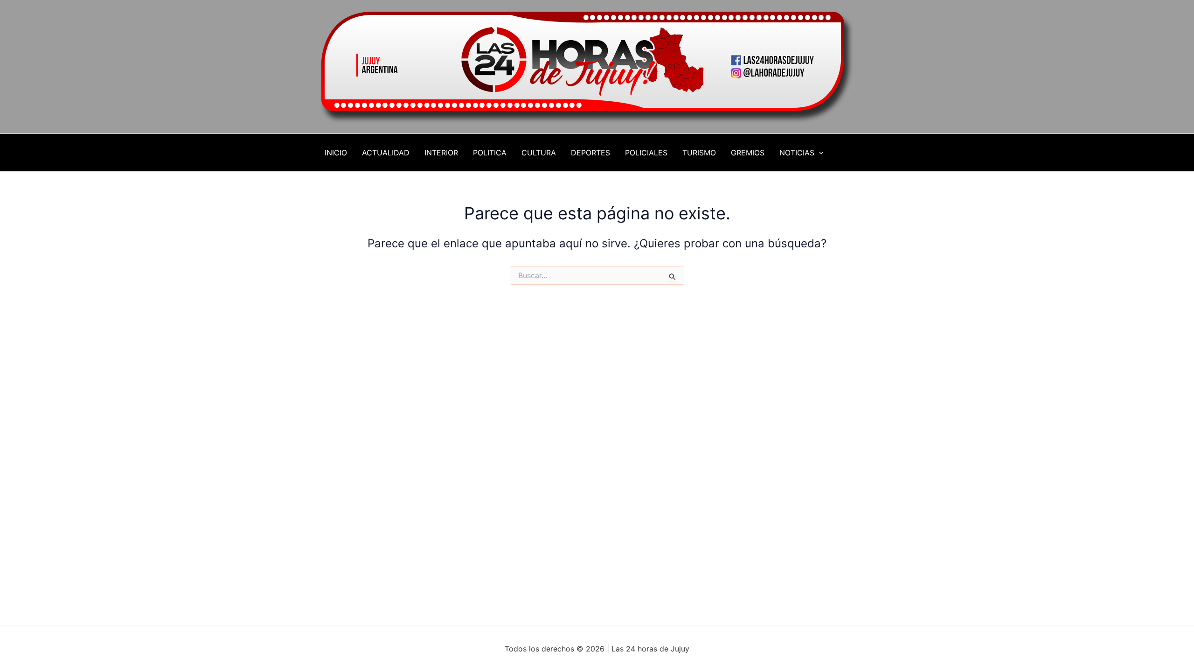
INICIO (336, 152)
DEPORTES (590, 152)
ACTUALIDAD (386, 152)
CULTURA (538, 152)
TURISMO (699, 152)
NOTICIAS (796, 152)
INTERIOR (441, 152)
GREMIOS (747, 152)
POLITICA (490, 152)
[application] (819, 152)
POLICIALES (646, 152)
